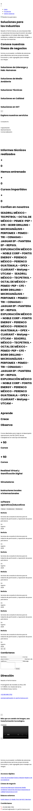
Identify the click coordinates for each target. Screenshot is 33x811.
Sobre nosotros (9, 14)
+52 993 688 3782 (6, 695)
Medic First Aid (16, 799)
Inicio (5, 9)
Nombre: (3, 657)
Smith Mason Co (6, 799)
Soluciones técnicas (14, 790)
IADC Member (26, 799)
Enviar (17, 668)
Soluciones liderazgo (7, 788)
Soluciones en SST (12, 792)
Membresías (19, 509)
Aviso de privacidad (7, 778)
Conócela (3, 725)
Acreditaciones (10, 509)
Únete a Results (19, 778)
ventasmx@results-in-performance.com (14, 698)
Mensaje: (26, 661)
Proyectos (7, 12)
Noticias (3, 509)
